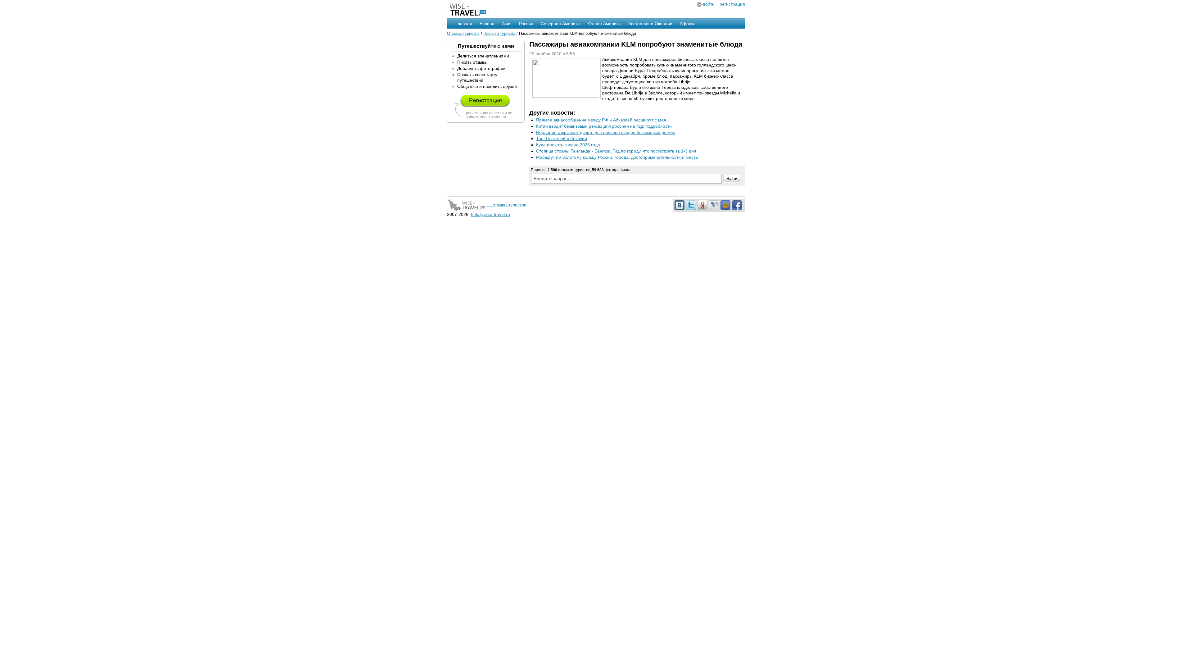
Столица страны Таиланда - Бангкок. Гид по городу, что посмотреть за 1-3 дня (616, 150)
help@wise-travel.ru (490, 214)
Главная (463, 23)
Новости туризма (499, 33)
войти (709, 4)
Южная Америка (604, 23)
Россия (526, 23)
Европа (487, 23)
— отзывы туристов (506, 204)
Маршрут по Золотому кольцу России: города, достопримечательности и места (617, 157)
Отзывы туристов (463, 33)
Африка (688, 23)
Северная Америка (560, 23)
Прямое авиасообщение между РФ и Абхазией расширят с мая (601, 119)
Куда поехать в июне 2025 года (568, 144)
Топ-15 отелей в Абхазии (561, 138)
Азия (507, 23)
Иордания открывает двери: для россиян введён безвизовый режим (605, 132)
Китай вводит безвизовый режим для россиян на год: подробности (604, 126)
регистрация (732, 4)
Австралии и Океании (650, 23)
